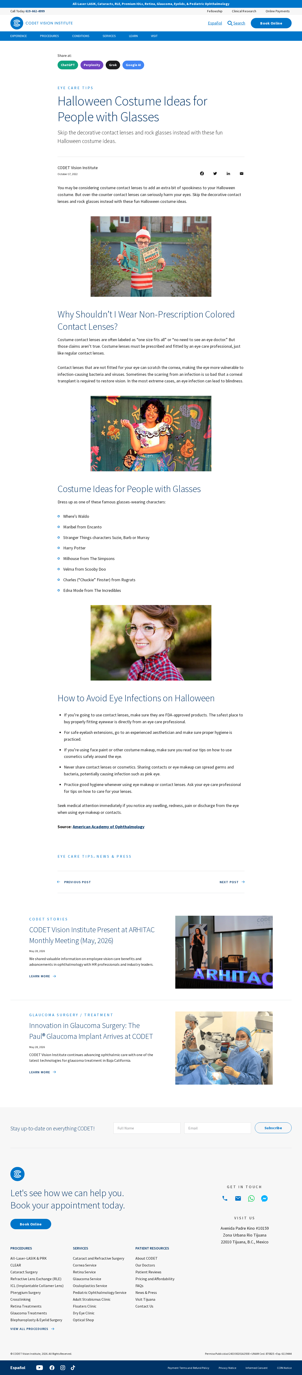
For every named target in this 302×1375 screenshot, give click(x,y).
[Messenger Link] (264, 1198)
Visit (154, 36)
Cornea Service (84, 1265)
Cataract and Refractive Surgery (98, 1258)
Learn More (39, 976)
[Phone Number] (225, 1198)
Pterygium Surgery (25, 1292)
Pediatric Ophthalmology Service (99, 1292)
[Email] (238, 1198)
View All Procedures (29, 1329)
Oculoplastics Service (90, 1285)
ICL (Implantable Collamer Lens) (36, 1285)
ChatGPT (68, 65)
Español (215, 23)
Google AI (133, 65)
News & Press (114, 856)
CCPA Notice (284, 1368)
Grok (113, 65)
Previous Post (77, 882)
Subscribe (273, 1127)
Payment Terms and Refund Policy (188, 1368)
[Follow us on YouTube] (40, 1367)
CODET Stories (48, 919)
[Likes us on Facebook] (51, 1367)
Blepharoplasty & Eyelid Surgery (36, 1319)
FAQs (139, 1285)
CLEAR (15, 1265)
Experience (18, 36)
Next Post (229, 882)
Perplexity (92, 65)
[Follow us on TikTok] (73, 1368)
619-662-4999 (35, 11)
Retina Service (84, 1272)
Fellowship (214, 11)
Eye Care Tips (76, 87)
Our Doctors (145, 1265)
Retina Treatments (26, 1306)
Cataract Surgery (24, 1272)
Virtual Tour (249, 4)
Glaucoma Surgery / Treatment (71, 1014)
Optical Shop (83, 1319)
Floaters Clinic (84, 1306)
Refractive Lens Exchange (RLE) (35, 1278)
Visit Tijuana (145, 1299)
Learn (133, 36)
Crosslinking (20, 1299)
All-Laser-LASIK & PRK (28, 1258)
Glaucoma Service (87, 1278)
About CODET (146, 1258)
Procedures (49, 36)
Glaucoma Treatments (28, 1313)
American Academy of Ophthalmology (108, 826)
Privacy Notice (227, 1368)
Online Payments (278, 11)
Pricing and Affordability (154, 1278)
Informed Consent (257, 1368)
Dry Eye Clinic (83, 1313)
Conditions (80, 36)
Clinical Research (244, 11)
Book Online (271, 23)
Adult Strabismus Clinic (91, 1299)
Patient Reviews (148, 1272)
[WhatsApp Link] (251, 1198)
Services (109, 36)
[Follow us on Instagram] (62, 1367)
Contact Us (144, 1306)
